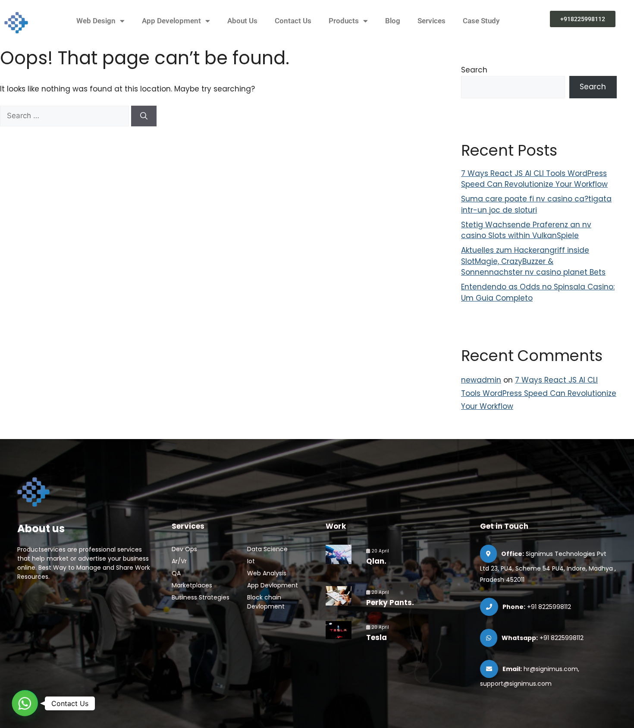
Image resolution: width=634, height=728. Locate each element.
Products (344, 20)
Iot (251, 561)
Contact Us (293, 20)
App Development (171, 20)
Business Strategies (200, 597)
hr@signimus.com (551, 669)
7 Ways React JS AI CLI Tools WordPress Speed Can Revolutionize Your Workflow (534, 179)
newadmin (481, 380)
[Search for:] (65, 115)
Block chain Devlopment (266, 602)
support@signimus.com (516, 683)
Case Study (481, 20)
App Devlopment (272, 585)
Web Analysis (266, 573)
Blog (392, 20)
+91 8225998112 (549, 606)
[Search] (144, 116)
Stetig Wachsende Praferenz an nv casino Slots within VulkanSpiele (526, 230)
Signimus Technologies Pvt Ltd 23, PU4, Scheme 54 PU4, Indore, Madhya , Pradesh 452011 (548, 566)
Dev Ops (184, 549)
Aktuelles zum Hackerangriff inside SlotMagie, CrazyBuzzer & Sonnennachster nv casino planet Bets (533, 261)
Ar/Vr (179, 561)
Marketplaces (192, 585)
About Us (242, 20)
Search (474, 70)
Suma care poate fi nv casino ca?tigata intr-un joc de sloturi (536, 204)
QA (176, 573)
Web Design (96, 20)
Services (431, 20)
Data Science (267, 549)
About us (41, 528)
